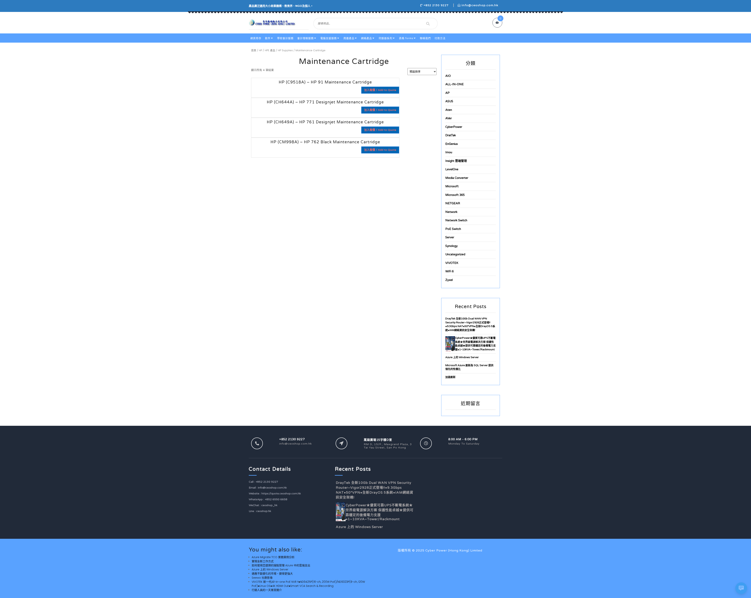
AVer (448, 118)
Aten (448, 110)
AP (447, 93)
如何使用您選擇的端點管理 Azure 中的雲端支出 (281, 565)
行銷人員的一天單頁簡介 (267, 590)
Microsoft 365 (455, 195)
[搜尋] (427, 23)
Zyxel (449, 280)
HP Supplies (285, 50)
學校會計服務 (285, 38)
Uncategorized (455, 254)
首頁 (253, 50)
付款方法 (440, 38)
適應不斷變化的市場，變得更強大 (272, 574)
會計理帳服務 (305, 38)
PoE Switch (453, 229)
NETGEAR (452, 203)
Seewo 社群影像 (262, 578)
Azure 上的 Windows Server (462, 357)
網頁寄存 (255, 38)
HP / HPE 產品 (267, 50)
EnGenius (451, 144)
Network (451, 212)
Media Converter (456, 178)
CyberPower (453, 127)
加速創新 (450, 377)
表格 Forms (406, 38)
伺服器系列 (385, 38)
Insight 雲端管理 (456, 161)
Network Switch (456, 220)
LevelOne (451, 169)
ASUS (449, 101)
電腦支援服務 (328, 38)
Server (449, 237)
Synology (451, 246)
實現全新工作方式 (263, 561)
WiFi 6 (449, 271)
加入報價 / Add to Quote (380, 90)
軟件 (267, 38)
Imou (448, 152)
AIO (448, 76)
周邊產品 (348, 38)
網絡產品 (366, 38)
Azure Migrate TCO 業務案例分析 (273, 557)
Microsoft (452, 186)
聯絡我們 (425, 38)
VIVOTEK (451, 263)
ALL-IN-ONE (454, 84)
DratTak (450, 135)
